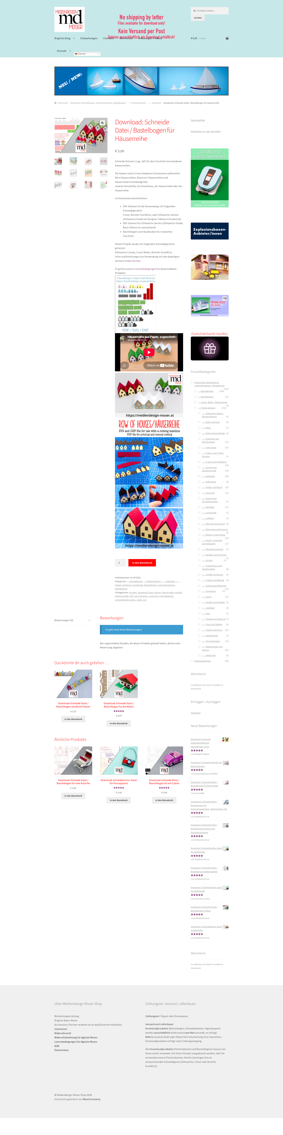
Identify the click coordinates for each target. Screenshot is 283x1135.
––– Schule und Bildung (213, 580)
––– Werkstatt (209, 655)
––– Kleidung (208, 507)
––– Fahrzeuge (209, 447)
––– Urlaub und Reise (212, 630)
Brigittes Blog (62, 38)
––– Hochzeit (208, 492)
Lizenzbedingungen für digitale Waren (75, 1041)
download (142, 592)
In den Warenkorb (142, 562)
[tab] (73, 620)
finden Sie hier (132, 260)
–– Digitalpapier (205, 396)
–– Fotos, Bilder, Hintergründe (212, 402)
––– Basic (206, 427)
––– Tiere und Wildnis (212, 624)
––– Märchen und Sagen (213, 523)
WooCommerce (91, 1099)
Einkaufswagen (88, 38)
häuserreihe (168, 592)
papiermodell (121, 596)
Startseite (63, 102)
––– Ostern (207, 560)
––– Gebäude (154, 102)
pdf (130, 596)
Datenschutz (61, 1050)
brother (133, 592)
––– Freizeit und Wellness (214, 461)
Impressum (60, 1028)
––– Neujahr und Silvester (214, 554)
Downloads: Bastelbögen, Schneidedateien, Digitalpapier (98, 102)
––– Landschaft (209, 512)
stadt (139, 599)
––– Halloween (209, 481)
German (81, 54)
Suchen (198, 17)
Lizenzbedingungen (145, 268)
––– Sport (206, 596)
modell (178, 592)
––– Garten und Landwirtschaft (209, 469)
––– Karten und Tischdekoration (210, 500)
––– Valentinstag (210, 635)
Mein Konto (126, 38)
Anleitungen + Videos (150, 38)
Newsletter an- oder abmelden (206, 131)
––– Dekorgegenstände (213, 433)
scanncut (153, 596)
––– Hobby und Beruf (212, 487)
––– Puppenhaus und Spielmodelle (212, 567)
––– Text (206, 613)
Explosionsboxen (202, 660)
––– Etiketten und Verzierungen (210, 440)
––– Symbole (208, 607)
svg (144, 599)
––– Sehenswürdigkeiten (214, 585)
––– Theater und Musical (213, 619)
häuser (157, 592)
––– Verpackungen (211, 641)
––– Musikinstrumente (212, 549)
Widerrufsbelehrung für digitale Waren (75, 1037)
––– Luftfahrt (208, 518)
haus (151, 592)
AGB (56, 1046)
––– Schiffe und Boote (212, 574)
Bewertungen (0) (63, 620)
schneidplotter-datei (125, 599)
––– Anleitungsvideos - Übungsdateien (213, 415)
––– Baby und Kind (211, 422)
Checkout (108, 38)
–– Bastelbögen (134, 581)
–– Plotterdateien (137, 102)
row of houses (141, 596)
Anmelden (196, 712)
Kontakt (61, 50)
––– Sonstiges (209, 591)
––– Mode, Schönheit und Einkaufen (212, 542)
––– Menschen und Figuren (215, 529)
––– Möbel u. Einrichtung (213, 534)
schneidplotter (166, 596)
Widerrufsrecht (62, 1033)
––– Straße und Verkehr (213, 602)
